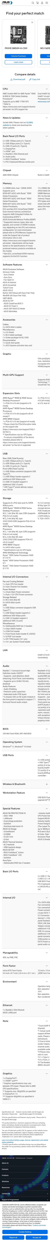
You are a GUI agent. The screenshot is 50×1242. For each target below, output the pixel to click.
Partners (5, 1169)
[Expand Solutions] (47, 1181)
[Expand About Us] (47, 1163)
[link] (18, 62)
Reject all (13, 1237)
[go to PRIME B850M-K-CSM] (18, 35)
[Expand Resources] (47, 1187)
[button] (32, 2)
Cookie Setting (25, 1232)
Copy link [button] (36, 79)
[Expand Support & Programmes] (47, 1200)
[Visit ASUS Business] (8, 1158)
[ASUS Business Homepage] (7, 3)
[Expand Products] (47, 1175)
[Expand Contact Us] (47, 1194)
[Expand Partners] (47, 1169)
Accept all (37, 1237)
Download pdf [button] (19, 79)
